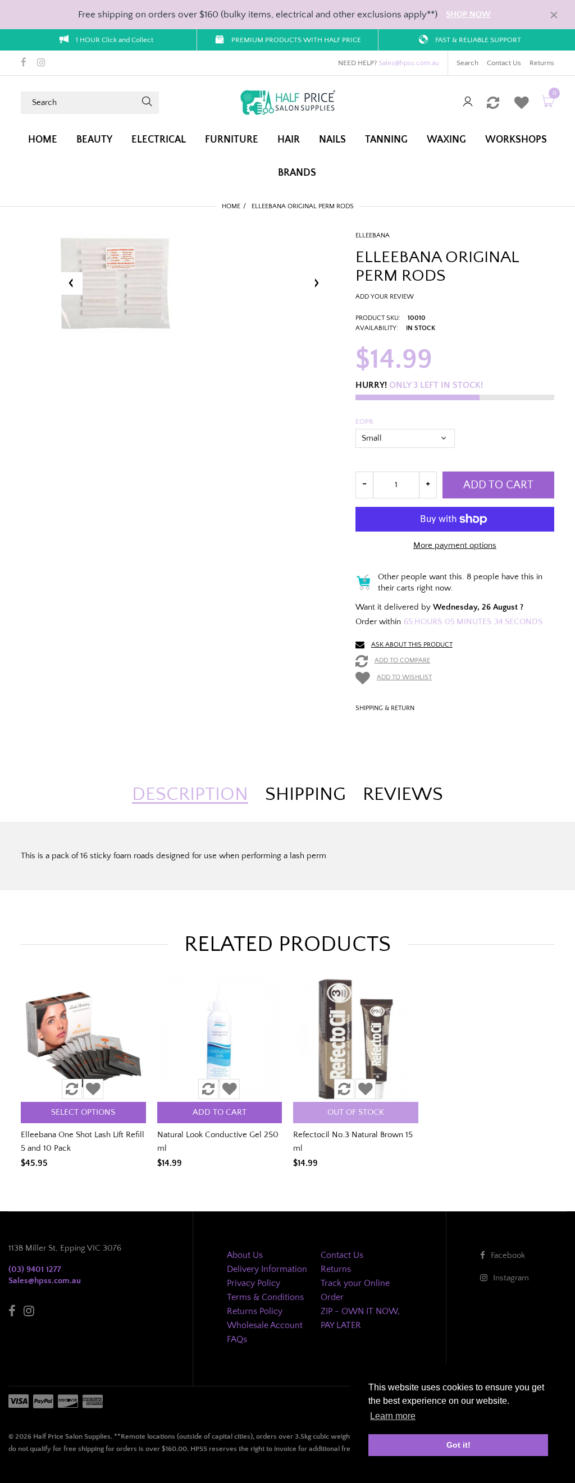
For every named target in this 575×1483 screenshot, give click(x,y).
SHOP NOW (468, 14)
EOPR (364, 421)
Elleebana (372, 235)
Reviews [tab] (403, 794)
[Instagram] (41, 63)
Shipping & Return (384, 708)
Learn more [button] (393, 1416)
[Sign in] (468, 102)
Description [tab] (190, 794)
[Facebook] (23, 63)
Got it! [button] (458, 1444)
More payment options (454, 545)
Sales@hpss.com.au (408, 63)
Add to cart (498, 485)
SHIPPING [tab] (305, 794)
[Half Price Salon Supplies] (287, 102)
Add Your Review (384, 296)
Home (231, 206)
